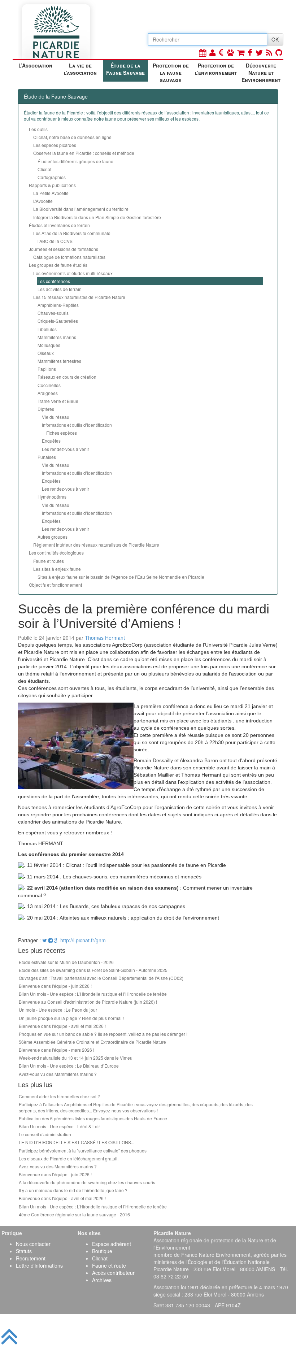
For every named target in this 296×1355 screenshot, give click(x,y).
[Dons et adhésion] (221, 52)
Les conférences (54, 281)
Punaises (47, 457)
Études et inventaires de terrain (59, 225)
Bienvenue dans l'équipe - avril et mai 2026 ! (62, 1026)
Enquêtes (51, 441)
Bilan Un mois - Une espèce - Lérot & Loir (59, 1126)
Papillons (47, 369)
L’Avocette (43, 201)
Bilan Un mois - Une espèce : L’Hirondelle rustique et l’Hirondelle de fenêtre (93, 994)
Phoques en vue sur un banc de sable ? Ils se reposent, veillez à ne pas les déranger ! (103, 1034)
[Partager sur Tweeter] (45, 940)
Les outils (38, 129)
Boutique (102, 1251)
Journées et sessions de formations (63, 249)
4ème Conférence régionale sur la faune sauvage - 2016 (74, 1214)
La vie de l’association (80, 69)
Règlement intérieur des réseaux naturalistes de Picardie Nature (96, 545)
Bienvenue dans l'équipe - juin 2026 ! (55, 986)
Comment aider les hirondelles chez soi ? (59, 1096)
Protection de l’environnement (216, 69)
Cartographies (52, 177)
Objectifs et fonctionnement (55, 585)
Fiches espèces (61, 433)
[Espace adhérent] (212, 52)
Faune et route (109, 1265)
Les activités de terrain (60, 289)
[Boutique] (240, 52)
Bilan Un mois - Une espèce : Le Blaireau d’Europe (69, 1066)
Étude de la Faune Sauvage (125, 69)
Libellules (47, 329)
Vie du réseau (55, 417)
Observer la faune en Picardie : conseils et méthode (83, 153)
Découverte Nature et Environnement (260, 72)
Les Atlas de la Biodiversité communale (71, 233)
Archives (102, 1280)
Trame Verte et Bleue (58, 401)
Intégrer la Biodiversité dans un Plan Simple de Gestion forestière (97, 217)
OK (275, 39)
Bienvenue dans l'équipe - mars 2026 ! (56, 1050)
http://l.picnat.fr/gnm (83, 940)
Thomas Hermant (105, 637)
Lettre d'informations (39, 1265)
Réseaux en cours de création (67, 377)
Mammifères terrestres (59, 361)
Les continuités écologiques (56, 553)
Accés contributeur (113, 1272)
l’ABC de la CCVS (55, 241)
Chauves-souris (53, 313)
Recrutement (30, 1258)
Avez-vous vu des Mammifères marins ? (58, 1074)
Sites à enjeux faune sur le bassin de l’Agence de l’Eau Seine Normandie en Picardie (121, 577)
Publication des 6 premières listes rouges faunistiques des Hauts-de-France (93, 1118)
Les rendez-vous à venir (65, 449)
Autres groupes (53, 537)
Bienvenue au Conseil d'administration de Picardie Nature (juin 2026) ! (88, 1002)
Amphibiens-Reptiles (58, 305)
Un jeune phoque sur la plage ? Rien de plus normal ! (71, 1018)
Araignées (48, 393)
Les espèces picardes (54, 145)
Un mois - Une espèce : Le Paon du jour (58, 1010)
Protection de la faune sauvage (171, 72)
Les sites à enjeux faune (57, 569)
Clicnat (44, 169)
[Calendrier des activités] (202, 52)
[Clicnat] (230, 52)
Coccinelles (49, 385)
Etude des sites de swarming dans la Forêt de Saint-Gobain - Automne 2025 (93, 970)
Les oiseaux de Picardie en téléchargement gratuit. (68, 1158)
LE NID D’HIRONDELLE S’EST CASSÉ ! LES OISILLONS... (76, 1142)
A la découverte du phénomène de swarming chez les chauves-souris (87, 1182)
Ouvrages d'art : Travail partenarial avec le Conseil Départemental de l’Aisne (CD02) (101, 978)
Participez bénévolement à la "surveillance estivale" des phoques (83, 1150)
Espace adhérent (111, 1243)
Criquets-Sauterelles (58, 321)
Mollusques (49, 345)
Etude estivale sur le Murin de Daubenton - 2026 (66, 962)
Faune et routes (48, 561)
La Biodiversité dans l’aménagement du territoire (81, 209)
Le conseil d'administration (45, 1134)
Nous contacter (33, 1243)
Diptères (46, 409)
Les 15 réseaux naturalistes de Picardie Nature (79, 297)
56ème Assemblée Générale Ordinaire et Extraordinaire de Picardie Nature (92, 1042)
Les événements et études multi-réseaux (73, 273)
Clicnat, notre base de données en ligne (72, 137)
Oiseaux (46, 353)
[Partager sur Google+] (56, 940)
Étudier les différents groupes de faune (75, 161)
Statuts (24, 1251)
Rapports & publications (52, 185)
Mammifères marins (57, 337)
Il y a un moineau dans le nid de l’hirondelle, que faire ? (73, 1190)
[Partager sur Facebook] (50, 940)
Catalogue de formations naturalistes (69, 257)
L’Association (35, 65)
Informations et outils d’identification (77, 425)
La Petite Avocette (51, 193)
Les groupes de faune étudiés (58, 265)
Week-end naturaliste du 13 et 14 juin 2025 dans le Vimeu (75, 1058)
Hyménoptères (52, 497)
